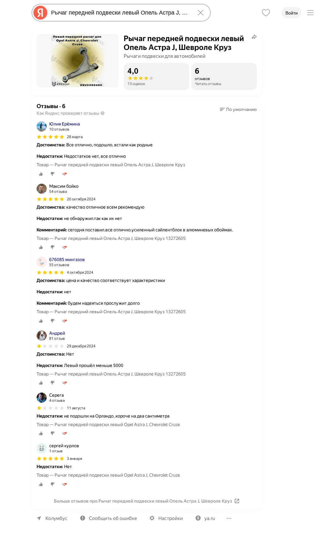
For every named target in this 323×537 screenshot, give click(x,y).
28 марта (75, 137)
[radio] (41, 174)
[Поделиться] (254, 36)
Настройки (170, 518)
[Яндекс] (40, 13)
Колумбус (56, 518)
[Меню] (310, 12)
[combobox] (119, 12)
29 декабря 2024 (81, 346)
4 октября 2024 (80, 272)
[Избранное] (266, 13)
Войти (291, 12)
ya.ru (209, 518)
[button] (238, 109)
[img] (50, 136)
